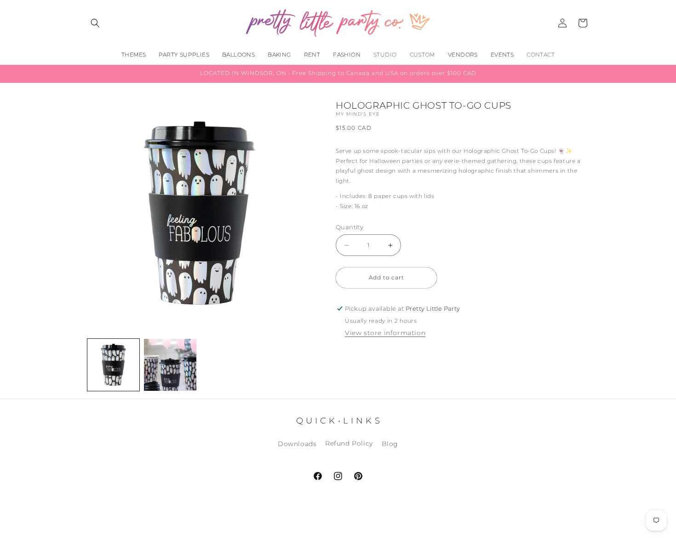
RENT (312, 54)
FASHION (347, 54)
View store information (385, 333)
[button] (95, 23)
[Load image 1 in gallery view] (113, 365)
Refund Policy (349, 444)
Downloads (297, 444)
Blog (390, 444)
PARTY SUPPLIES (184, 54)
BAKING (279, 54)
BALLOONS (238, 54)
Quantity (349, 227)
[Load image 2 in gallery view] (170, 365)
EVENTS (502, 54)
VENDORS (463, 54)
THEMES (133, 54)
